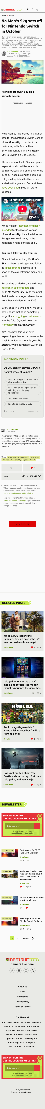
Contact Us (22, 996)
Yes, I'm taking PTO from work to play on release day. (23, 380)
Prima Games (33, 1026)
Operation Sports (14, 1038)
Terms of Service (17, 833)
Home (4, 15)
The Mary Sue (30, 1038)
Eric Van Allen (12, 51)
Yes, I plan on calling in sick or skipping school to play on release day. (22, 390)
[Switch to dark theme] (37, 9)
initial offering (12, 267)
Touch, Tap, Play (16, 1042)
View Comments (22, 523)
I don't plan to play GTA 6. (20, 404)
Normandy (8, 324)
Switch (32, 460)
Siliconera (10, 1030)
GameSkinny (31, 1034)
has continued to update (15, 287)
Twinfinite (25, 1022)
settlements (35, 316)
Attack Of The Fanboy (14, 1026)
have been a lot (10, 187)
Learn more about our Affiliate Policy (18, 493)
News (11, 15)
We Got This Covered (27, 1030)
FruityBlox (30, 1042)
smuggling (19, 316)
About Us (22, 986)
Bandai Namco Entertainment (18, 457)
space (26, 460)
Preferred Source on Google (15, 500)
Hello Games (34, 457)
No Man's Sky (16, 460)
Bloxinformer (15, 1046)
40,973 (26, 938)
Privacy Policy (29, 833)
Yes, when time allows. (18, 398)
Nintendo (5, 460)
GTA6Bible (29, 1046)
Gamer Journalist (14, 1034)
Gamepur (36, 1022)
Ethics (23, 991)
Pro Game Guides (10, 1022)
